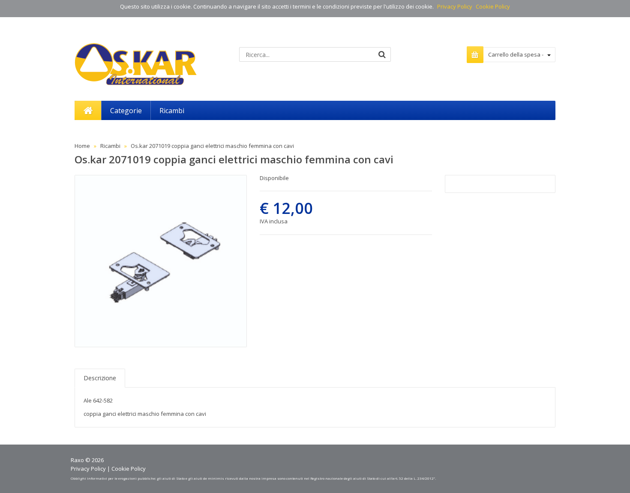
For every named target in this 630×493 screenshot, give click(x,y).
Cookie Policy (493, 6)
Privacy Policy (454, 6)
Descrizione (100, 378)
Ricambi (110, 146)
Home (82, 146)
